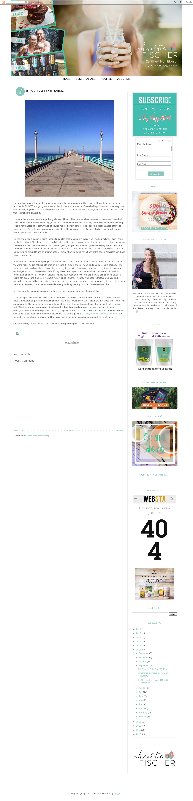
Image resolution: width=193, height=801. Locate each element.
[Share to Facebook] (74, 342)
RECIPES (106, 79)
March (142, 708)
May (141, 700)
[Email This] (66, 342)
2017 (139, 637)
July (141, 692)
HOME (66, 79)
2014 (139, 650)
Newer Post (19, 430)
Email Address (145, 144)
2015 (139, 645)
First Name (142, 155)
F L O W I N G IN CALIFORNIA (153, 669)
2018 (139, 633)
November (144, 657)
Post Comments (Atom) (38, 435)
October (143, 661)
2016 (139, 641)
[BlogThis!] (69, 342)
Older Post (119, 430)
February (143, 712)
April (141, 704)
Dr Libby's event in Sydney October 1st (100, 313)
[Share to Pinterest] (77, 342)
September (144, 665)
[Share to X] (72, 342)
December (144, 653)
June (141, 696)
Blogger (117, 793)
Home (70, 430)
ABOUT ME (123, 79)
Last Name (142, 164)
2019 (139, 629)
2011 (138, 730)
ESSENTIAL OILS (85, 79)
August (142, 688)
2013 (139, 722)
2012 (139, 726)
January (143, 716)
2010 (139, 734)
